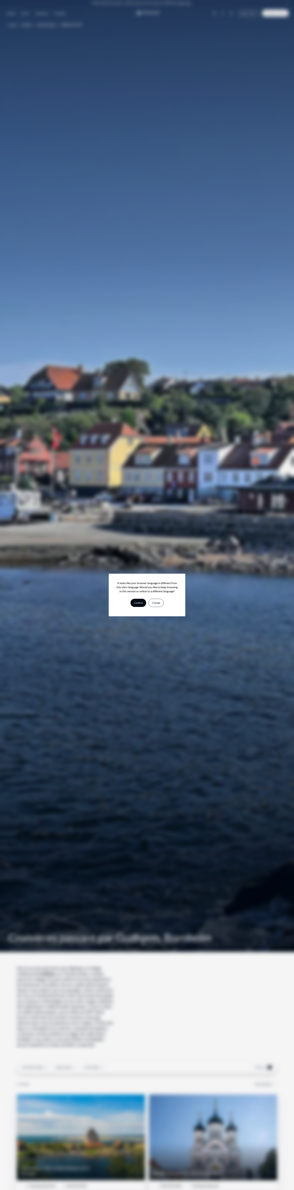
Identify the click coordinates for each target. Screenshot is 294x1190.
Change (156, 602)
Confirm (138, 602)
